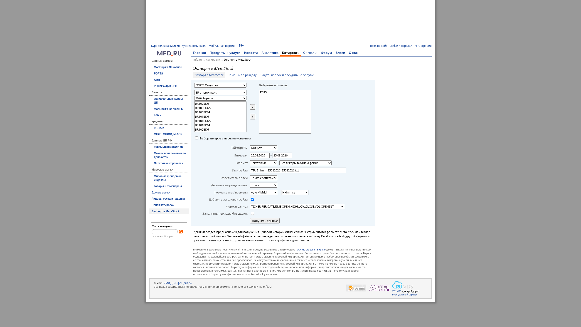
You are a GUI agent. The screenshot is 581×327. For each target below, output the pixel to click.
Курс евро (194, 46)
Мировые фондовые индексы (168, 178)
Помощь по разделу (242, 75)
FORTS (158, 73)
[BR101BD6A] (220, 121)
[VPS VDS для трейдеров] (402, 285)
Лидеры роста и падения (168, 198)
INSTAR (159, 128)
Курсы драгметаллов (168, 147)
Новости (251, 52)
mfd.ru (197, 60)
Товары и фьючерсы (168, 186)
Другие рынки (161, 192)
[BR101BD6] (220, 116)
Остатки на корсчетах (168, 163)
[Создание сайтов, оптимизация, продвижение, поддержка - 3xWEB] (356, 288)
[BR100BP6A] (220, 112)
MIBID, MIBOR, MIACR (168, 134)
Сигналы (310, 52)
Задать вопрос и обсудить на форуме (287, 75)
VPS (394, 291)
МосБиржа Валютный (168, 109)
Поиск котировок (163, 205)
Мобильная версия (222, 46)
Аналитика (269, 52)
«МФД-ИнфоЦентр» (178, 283)
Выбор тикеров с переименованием (225, 138)
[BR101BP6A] (220, 125)
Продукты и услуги (224, 52)
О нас (353, 52)
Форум (326, 52)
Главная (199, 52)
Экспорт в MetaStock (166, 211)
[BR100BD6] (220, 104)
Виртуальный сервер (404, 294)
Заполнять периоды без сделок (225, 213)
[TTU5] (285, 92)
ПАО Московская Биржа (310, 249)
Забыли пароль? (401, 46)
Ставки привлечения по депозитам (170, 155)
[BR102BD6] (220, 129)
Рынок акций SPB (165, 86)
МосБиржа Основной (168, 67)
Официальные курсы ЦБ (168, 100)
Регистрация (423, 46)
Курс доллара (165, 46)
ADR (157, 80)
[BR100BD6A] (220, 108)
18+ (241, 45)
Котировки (291, 52)
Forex (157, 115)
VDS (399, 291)
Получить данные (265, 221)
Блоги (340, 52)
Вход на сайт (378, 46)
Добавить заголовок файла (228, 199)
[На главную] (169, 55)
